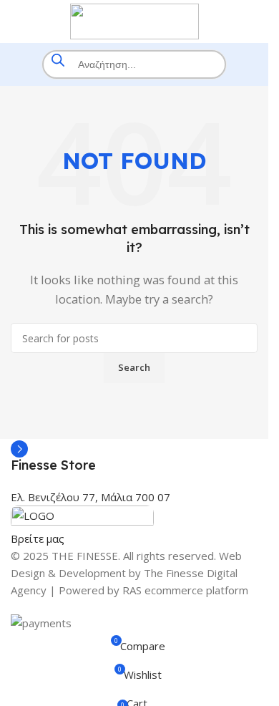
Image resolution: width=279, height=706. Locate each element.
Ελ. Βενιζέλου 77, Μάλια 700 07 (90, 497)
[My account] (252, 21)
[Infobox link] (134, 456)
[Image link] (82, 516)
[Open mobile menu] (16, 21)
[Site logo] (134, 20)
